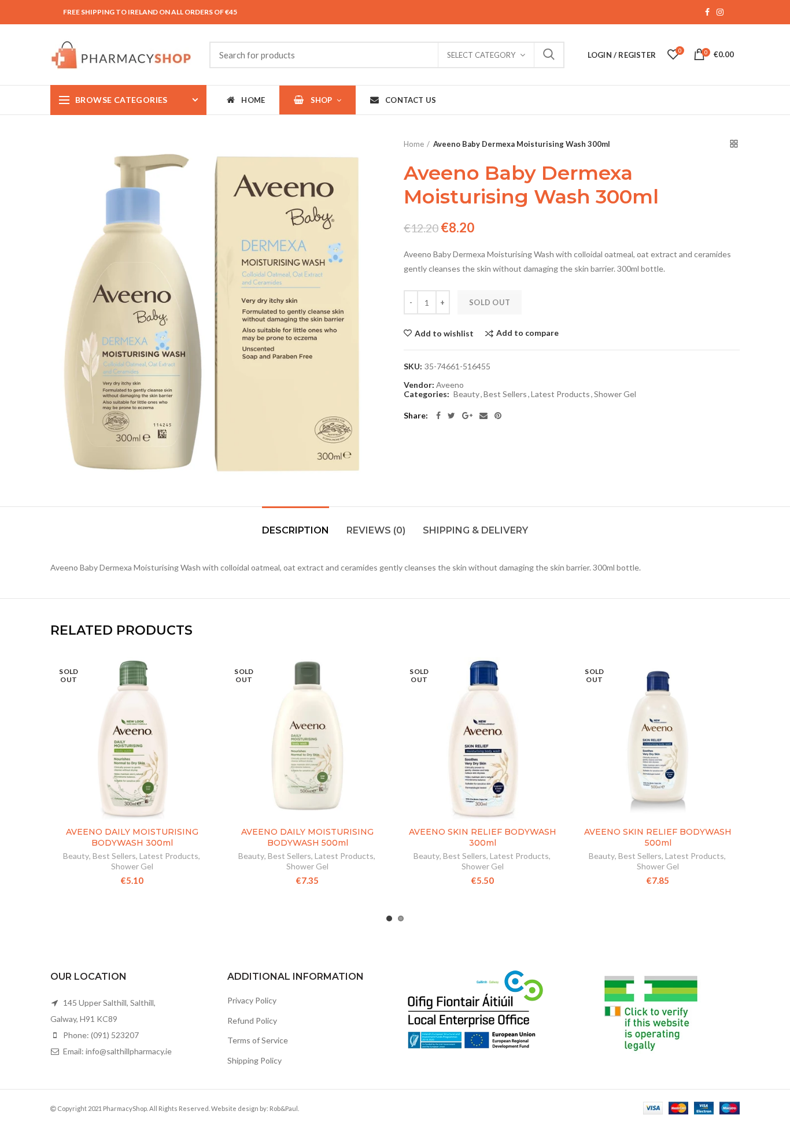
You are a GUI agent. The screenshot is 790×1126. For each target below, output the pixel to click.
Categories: (426, 394)
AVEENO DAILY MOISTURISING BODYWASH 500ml (307, 837)
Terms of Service (257, 1040)
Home (414, 144)
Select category (481, 55)
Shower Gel (615, 394)
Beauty (466, 394)
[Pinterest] (498, 415)
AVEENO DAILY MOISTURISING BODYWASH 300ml (132, 837)
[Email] (483, 415)
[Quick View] (205, 728)
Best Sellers (505, 394)
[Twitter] (451, 415)
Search (548, 55)
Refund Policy (252, 1020)
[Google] (467, 415)
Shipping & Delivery (475, 530)
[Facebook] (438, 415)
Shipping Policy (254, 1060)
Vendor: (419, 385)
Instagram (720, 12)
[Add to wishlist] (205, 676)
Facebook (707, 12)
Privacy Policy (251, 1000)
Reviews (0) (375, 530)
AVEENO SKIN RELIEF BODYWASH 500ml (658, 837)
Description (295, 530)
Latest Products (560, 394)
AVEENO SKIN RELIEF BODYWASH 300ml (482, 837)
